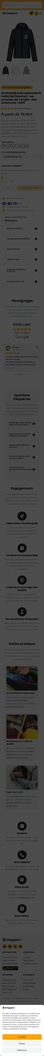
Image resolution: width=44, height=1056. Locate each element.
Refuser (22, 1044)
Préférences (22, 1050)
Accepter (22, 1037)
